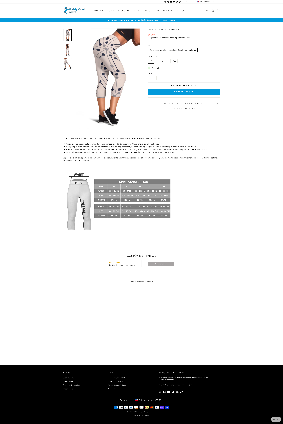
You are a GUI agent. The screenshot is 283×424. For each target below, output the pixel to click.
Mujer (110, 11)
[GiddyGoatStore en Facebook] (164, 392)
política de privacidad (116, 378)
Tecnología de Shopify (141, 415)
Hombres (98, 11)
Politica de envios (114, 389)
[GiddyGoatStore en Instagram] (160, 392)
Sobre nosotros (69, 378)
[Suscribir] (190, 384)
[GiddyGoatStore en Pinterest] (177, 392)
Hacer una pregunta (184, 109)
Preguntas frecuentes (71, 385)
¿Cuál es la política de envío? (184, 103)
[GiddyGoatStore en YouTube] (168, 392)
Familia (137, 11)
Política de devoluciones (117, 385)
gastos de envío (157, 38)
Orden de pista (68, 389)
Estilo (152, 46)
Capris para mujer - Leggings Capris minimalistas (173, 50)
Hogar (149, 11)
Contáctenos (68, 381)
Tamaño (152, 57)
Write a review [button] (161, 264)
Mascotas (124, 11)
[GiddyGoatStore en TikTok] (181, 392)
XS (151, 61)
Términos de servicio (116, 381)
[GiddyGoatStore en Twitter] (173, 392)
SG (174, 61)
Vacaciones (183, 11)
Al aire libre (165, 11)
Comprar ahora (184, 92)
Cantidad (154, 73)
